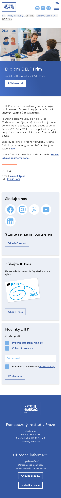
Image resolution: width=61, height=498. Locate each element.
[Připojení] (43, 8)
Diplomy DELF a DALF (47, 15)
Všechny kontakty (31, 441)
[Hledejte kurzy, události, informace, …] (48, 8)
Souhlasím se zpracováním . (34, 366)
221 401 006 (13, 179)
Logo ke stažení (30, 461)
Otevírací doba (30, 476)
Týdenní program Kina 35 (27, 343)
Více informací (17, 243)
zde (12, 148)
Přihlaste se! (15, 83)
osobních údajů (47, 366)
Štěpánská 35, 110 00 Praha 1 (30, 438)
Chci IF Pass (15, 312)
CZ (57, 3)
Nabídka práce (30, 485)
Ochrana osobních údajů (30, 464)
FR (53, 3)
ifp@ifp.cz (30, 431)
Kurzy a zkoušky (15, 15)
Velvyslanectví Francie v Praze (30, 468)
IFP (3, 15)
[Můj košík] (37, 8)
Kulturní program (22, 348)
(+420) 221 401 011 (30, 434)
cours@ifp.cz (17, 176)
